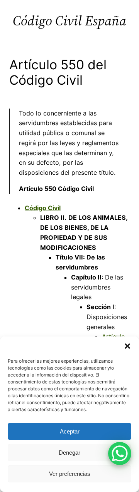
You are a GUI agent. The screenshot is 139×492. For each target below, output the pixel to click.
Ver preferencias (69, 473)
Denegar (69, 452)
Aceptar (70, 431)
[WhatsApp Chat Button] (119, 453)
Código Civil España (69, 20)
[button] (127, 346)
